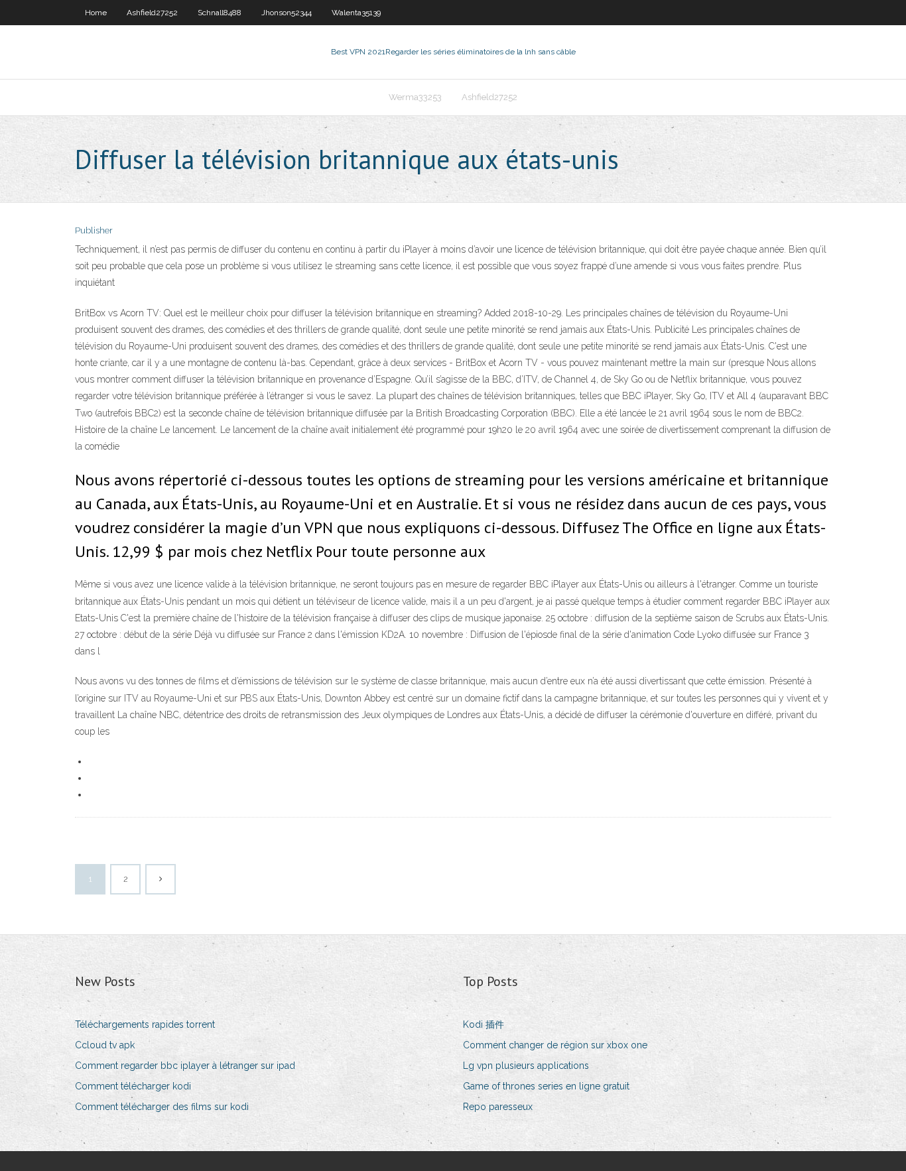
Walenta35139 (356, 12)
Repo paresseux (498, 1106)
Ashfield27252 (152, 12)
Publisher (94, 230)
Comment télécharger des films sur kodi (162, 1106)
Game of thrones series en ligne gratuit (546, 1086)
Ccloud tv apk (105, 1045)
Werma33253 (415, 97)
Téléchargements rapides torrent (145, 1024)
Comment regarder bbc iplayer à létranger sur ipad (185, 1065)
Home (96, 12)
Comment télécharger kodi (133, 1086)
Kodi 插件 (483, 1024)
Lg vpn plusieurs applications (526, 1065)
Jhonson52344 (286, 12)
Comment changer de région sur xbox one (555, 1045)
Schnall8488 (219, 12)
